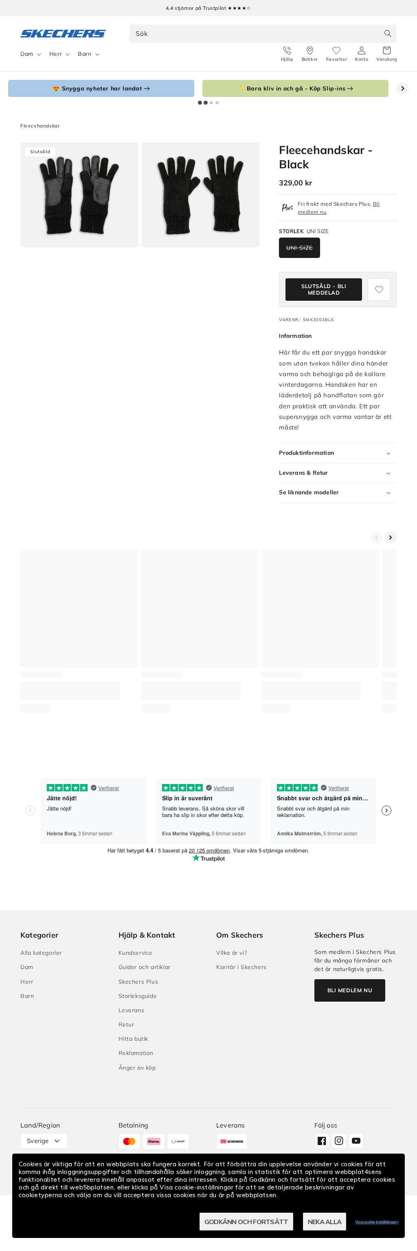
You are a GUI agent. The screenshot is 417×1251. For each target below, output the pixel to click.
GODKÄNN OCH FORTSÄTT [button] (246, 1222)
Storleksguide (138, 996)
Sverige (38, 1141)
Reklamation (136, 1053)
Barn (84, 53)
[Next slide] (403, 88)
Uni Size (299, 247)
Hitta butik (134, 1038)
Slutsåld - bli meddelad (323, 289)
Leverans (132, 1010)
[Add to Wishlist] (379, 289)
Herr (55, 53)
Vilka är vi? (231, 952)
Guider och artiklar (145, 967)
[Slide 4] (217, 102)
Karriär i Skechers (241, 967)
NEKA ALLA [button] (325, 1222)
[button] (387, 54)
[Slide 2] (206, 103)
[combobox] (263, 33)
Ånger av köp (137, 1067)
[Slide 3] (211, 102)
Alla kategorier (41, 952)
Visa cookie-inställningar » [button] (376, 1222)
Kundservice (136, 952)
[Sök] (388, 33)
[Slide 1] (200, 103)
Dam (26, 53)
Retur (126, 1024)
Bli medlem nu (350, 990)
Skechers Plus (138, 981)
